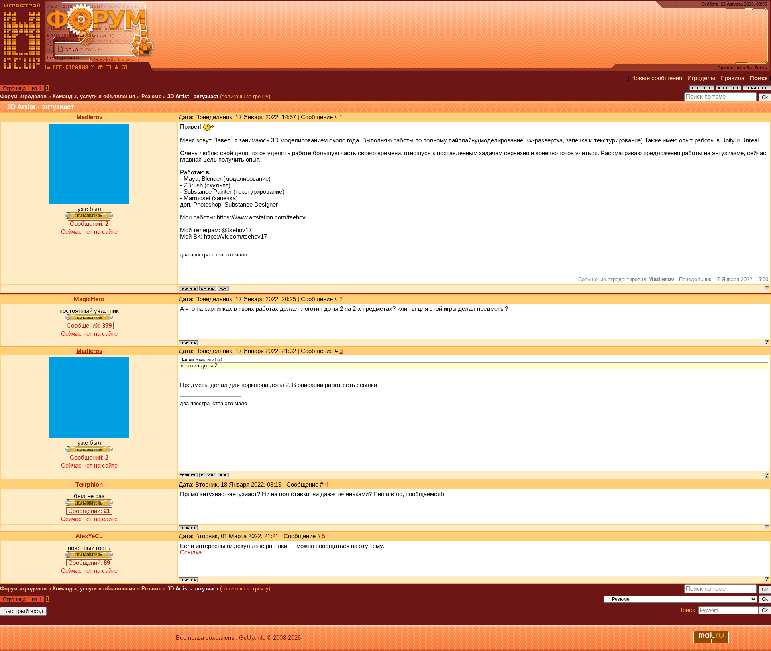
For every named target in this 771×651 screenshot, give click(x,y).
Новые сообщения (656, 78)
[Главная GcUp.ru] (22, 68)
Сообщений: (89, 224)
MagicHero (89, 299)
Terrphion (89, 484)
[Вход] (92, 68)
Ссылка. (191, 552)
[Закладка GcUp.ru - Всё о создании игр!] (108, 68)
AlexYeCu (89, 536)
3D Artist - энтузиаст (192, 96)
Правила (732, 78)
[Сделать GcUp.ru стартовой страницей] (100, 68)
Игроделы (701, 78)
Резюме (151, 96)
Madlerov (89, 117)
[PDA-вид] (116, 68)
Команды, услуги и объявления (94, 96)
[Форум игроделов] (48, 68)
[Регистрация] (70, 68)
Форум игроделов (23, 96)
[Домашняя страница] (223, 288)
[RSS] (124, 68)
